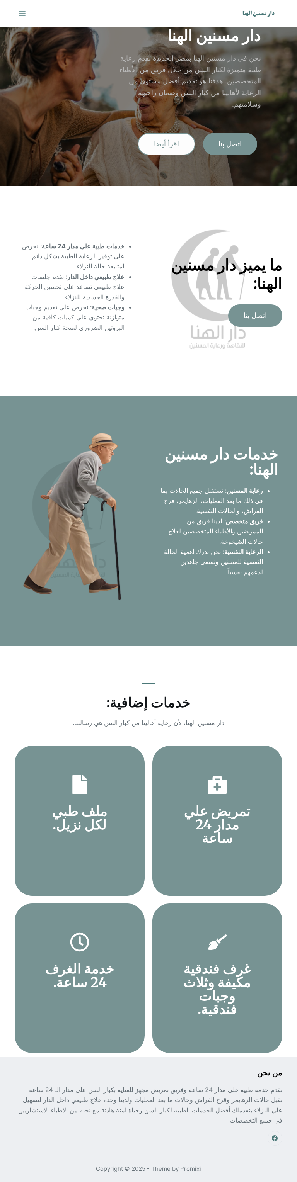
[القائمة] (22, 13)
